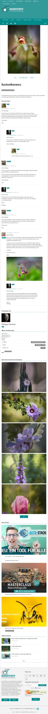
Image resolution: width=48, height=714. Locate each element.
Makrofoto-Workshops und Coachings (14, 628)
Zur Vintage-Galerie (23, 77)
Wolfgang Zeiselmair (13, 135)
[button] (24, 268)
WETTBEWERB (18, 2)
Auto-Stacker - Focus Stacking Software (14, 556)
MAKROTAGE (27, 2)
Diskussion (19, 19)
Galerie (12, 19)
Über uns (4, 2)
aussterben (9, 688)
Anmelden (13, 3)
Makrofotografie (9, 630)
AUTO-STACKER (6, 3)
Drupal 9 (35, 708)
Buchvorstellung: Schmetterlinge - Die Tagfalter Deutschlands (24, 638)
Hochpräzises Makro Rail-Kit (11, 560)
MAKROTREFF (17, 9)
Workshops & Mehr (27, 19)
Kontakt (14, 699)
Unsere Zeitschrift (38, 19)
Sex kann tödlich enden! (16, 646)
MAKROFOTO (35, 1)
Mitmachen (11, 2)
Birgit (10, 232)
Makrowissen (5, 19)
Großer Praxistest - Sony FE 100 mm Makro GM (21, 654)
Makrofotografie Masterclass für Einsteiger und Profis (18, 594)
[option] (24, 49)
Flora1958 (6, 108)
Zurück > (32, 77)
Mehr (24, 660)
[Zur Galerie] (7, 8)
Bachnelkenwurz (8, 351)
